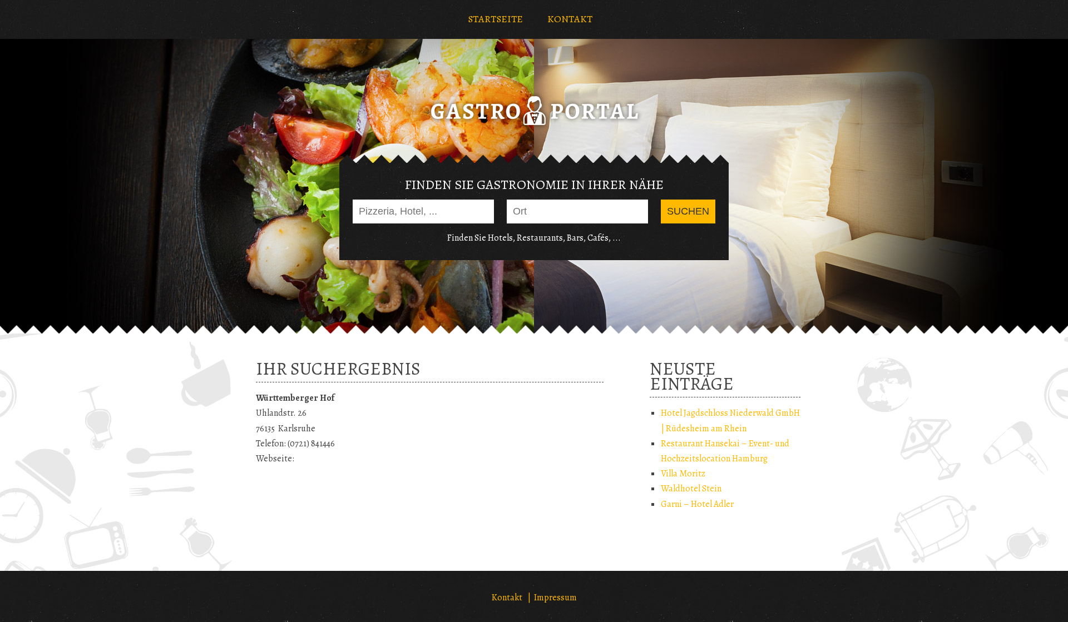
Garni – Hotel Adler (697, 504)
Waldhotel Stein (691, 488)
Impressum (555, 597)
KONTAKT (569, 19)
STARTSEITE (495, 19)
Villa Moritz (683, 473)
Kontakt (507, 597)
